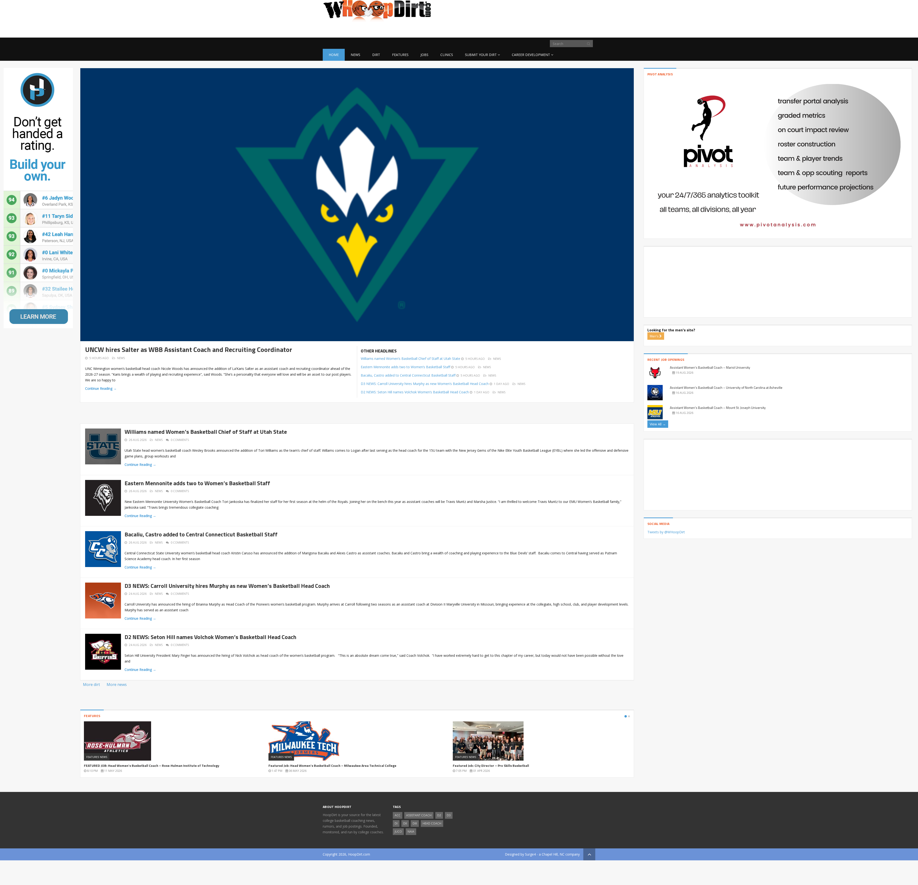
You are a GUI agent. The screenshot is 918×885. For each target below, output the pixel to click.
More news (117, 684)
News (355, 54)
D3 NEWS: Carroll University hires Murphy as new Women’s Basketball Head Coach (425, 383)
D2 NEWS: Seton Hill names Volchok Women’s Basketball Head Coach (415, 392)
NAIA (411, 831)
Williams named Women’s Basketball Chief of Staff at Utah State (410, 358)
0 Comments (180, 440)
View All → (658, 424)
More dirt (91, 684)
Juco (398, 831)
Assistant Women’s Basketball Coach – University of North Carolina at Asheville (726, 387)
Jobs (424, 54)
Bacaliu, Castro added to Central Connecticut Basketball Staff (408, 375)
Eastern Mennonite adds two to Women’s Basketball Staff (405, 367)
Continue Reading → (101, 388)
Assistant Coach (419, 815)
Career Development (531, 54)
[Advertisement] (557, 30)
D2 (439, 815)
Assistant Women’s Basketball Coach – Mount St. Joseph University (718, 407)
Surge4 (530, 854)
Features (400, 54)
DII (405, 823)
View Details (172, 742)
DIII (415, 823)
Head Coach (432, 823)
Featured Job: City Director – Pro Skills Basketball (491, 765)
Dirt (376, 54)
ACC (397, 815)
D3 (449, 815)
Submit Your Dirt (481, 54)
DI (396, 823)
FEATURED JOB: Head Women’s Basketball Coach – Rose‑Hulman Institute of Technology (151, 765)
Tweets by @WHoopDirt (666, 532)
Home (334, 54)
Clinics (446, 54)
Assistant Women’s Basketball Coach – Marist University (710, 367)
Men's (654, 336)
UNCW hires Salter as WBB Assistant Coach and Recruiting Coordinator (188, 349)
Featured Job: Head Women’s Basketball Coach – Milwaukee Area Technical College (332, 765)
